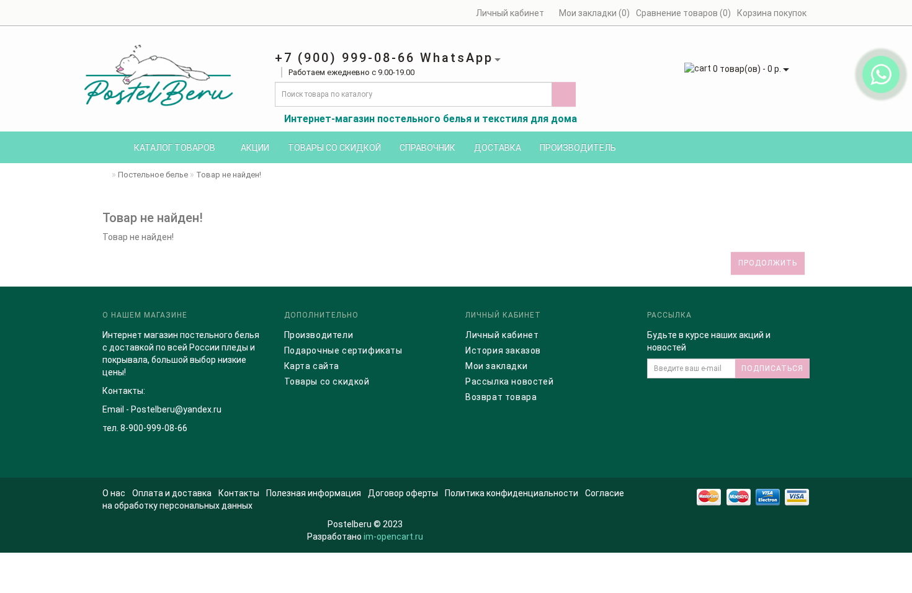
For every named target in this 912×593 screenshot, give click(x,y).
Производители (319, 335)
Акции (255, 148)
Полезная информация (313, 493)
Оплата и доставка (172, 493)
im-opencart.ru (393, 537)
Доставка (497, 148)
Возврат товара (501, 397)
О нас (113, 493)
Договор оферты (403, 493)
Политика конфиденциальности (511, 493)
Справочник (427, 148)
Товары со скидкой (334, 148)
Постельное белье (153, 174)
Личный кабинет (502, 335)
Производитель (578, 148)
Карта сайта (312, 366)
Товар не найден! (228, 174)
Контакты (238, 493)
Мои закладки (496, 366)
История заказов (503, 350)
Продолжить (767, 263)
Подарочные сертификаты (343, 350)
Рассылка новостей (509, 381)
